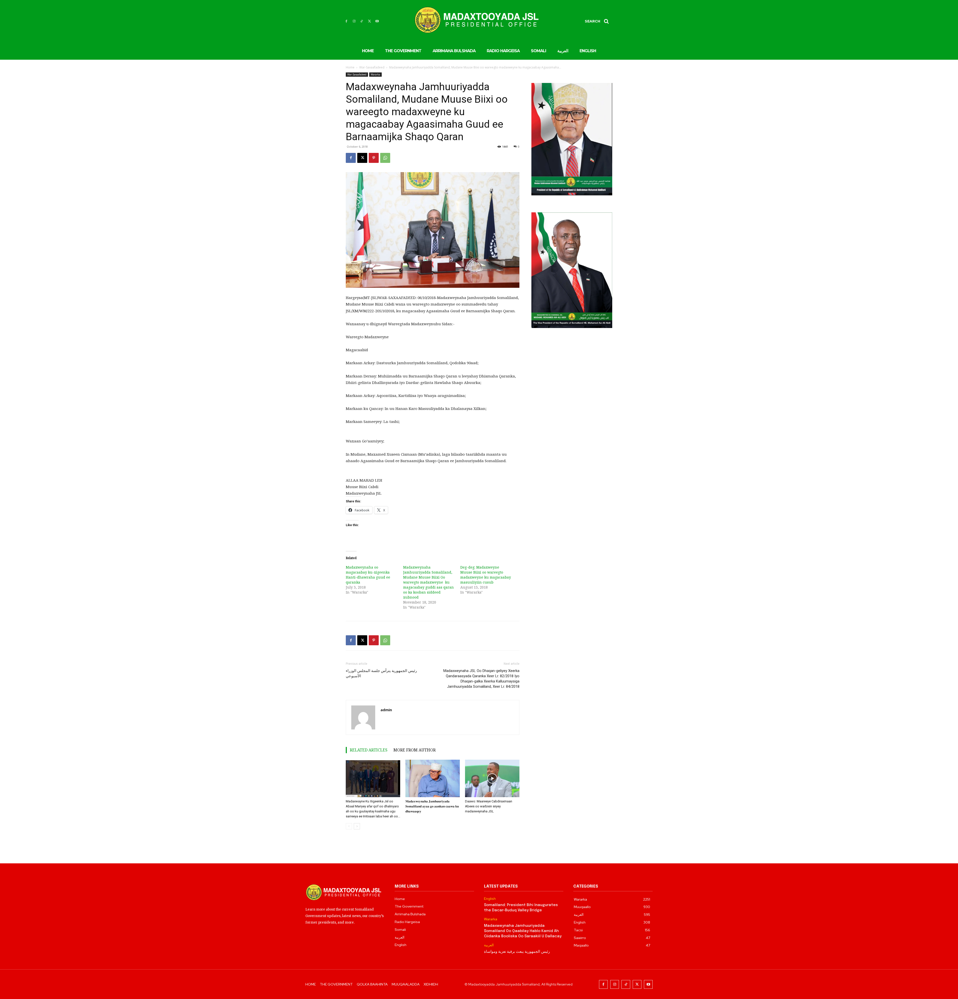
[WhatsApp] (385, 158)
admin (386, 709)
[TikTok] (361, 21)
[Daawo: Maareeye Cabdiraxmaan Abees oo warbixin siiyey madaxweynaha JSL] (492, 778)
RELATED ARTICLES (368, 750)
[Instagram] (354, 21)
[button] (598, 21)
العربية (489, 945)
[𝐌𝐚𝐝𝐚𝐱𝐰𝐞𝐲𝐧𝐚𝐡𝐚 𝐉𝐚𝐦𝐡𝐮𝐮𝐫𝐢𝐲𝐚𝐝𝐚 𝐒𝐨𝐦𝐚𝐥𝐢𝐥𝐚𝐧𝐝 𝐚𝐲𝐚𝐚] (432, 778)
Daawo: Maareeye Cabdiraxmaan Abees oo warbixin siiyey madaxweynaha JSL (488, 806)
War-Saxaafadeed (371, 67)
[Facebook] (346, 21)
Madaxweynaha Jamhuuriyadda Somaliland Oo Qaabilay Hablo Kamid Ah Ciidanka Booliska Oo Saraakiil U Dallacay (523, 931)
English (490, 899)
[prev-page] (349, 826)
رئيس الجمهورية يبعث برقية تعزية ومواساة (517, 952)
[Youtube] (377, 21)
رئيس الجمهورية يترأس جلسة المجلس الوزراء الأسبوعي (381, 673)
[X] (369, 21)
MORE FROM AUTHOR (414, 750)
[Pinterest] (374, 158)
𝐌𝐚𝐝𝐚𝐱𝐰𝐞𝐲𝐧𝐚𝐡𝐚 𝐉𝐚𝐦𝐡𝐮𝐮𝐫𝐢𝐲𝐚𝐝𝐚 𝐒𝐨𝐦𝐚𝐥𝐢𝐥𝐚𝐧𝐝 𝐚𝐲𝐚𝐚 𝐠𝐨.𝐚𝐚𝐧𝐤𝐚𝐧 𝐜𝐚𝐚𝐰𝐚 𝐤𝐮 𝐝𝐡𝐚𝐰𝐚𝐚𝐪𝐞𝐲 (432, 806)
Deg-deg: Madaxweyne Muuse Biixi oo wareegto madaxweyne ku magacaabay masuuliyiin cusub (485, 575)
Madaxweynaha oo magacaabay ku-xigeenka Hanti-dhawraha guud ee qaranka (368, 575)
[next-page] (357, 826)
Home (350, 67)
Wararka (375, 74)
